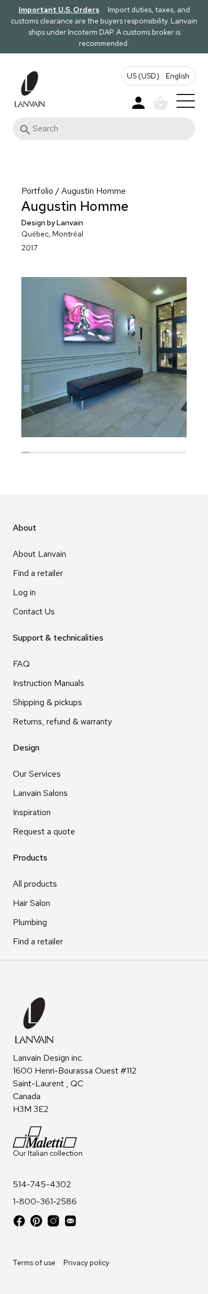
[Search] (25, 130)
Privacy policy (86, 1262)
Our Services (37, 773)
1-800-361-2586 (45, 1201)
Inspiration (32, 812)
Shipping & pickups (47, 702)
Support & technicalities (58, 637)
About (24, 527)
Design (26, 747)
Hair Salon (31, 903)
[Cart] (160, 103)
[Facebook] (19, 1220)
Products (30, 857)
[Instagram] (53, 1220)
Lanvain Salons (40, 793)
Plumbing (30, 922)
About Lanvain (39, 553)
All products (35, 883)
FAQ (21, 663)
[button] (158, 75)
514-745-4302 (42, 1184)
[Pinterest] (36, 1220)
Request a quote (44, 831)
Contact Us (34, 611)
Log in (24, 592)
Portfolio (37, 190)
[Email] (70, 1220)
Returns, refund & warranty (62, 721)
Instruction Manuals (48, 683)
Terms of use (34, 1262)
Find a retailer (38, 573)
